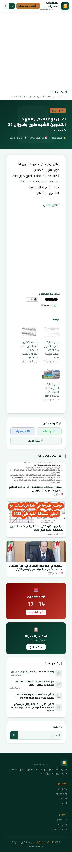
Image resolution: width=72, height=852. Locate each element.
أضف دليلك (62, 798)
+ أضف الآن (36, 647)
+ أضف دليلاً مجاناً (28, 6)
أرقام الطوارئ (61, 793)
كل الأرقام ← (36, 612)
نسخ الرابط (34, 441)
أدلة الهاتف (62, 789)
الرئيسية (64, 92)
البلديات (64, 803)
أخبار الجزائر (53, 92)
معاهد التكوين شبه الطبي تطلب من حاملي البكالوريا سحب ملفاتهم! (29, 350)
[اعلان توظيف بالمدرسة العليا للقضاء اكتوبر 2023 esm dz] (51, 374)
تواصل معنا (62, 824)
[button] (36, 472)
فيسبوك (21, 431)
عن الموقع (62, 819)
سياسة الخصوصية (59, 829)
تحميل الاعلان (51, 205)
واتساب (47, 431)
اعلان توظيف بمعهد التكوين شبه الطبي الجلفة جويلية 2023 (51, 350)
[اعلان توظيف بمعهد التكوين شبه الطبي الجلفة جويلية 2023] (51, 332)
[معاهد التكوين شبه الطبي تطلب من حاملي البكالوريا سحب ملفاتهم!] (29, 332)
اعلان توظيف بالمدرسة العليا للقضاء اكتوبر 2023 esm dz (52, 390)
